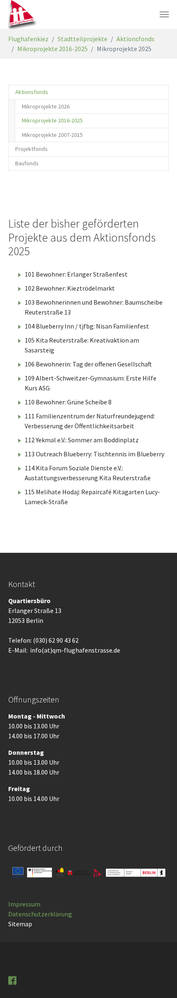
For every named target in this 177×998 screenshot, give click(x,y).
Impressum (24, 904)
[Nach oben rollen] (159, 980)
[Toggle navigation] (164, 14)
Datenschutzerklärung (40, 914)
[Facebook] (13, 980)
